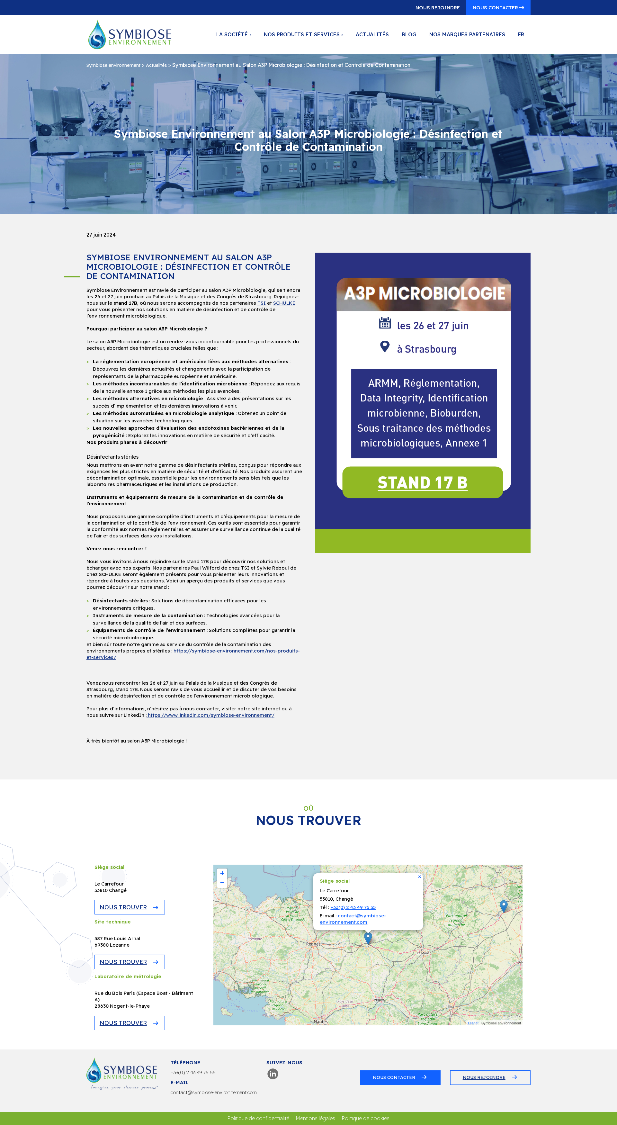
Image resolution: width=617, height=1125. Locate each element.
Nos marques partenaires (467, 34)
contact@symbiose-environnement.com (353, 919)
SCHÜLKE (284, 303)
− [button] (222, 883)
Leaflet (473, 1022)
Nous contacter (496, 7)
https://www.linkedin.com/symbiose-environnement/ (210, 715)
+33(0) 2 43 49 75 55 (353, 907)
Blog (409, 34)
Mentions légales (315, 1118)
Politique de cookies (365, 1118)
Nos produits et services (303, 34)
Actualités (372, 34)
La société (233, 34)
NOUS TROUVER (123, 907)
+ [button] (222, 873)
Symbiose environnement (113, 65)
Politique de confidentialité (258, 1118)
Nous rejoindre (438, 7)
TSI (261, 303)
